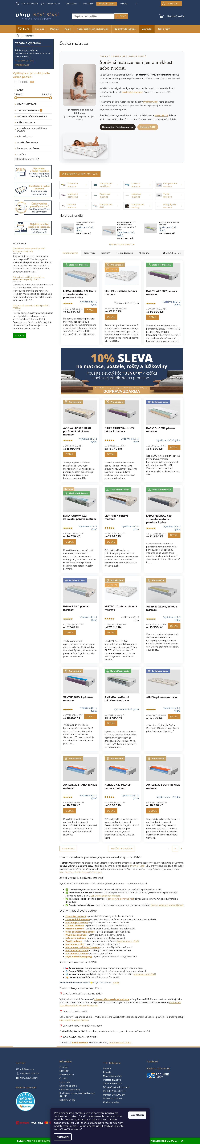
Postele (107, 1072)
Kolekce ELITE (148, 127)
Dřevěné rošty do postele (116, 1087)
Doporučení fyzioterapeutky (117, 127)
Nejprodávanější (125, 253)
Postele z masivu (112, 1080)
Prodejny (71, 4)
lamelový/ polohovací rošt (121, 899)
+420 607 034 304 (24, 60)
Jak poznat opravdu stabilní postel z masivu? (31, 307)
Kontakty (88, 4)
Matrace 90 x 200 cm (114, 1094)
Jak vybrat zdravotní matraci (105, 895)
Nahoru (69, 848)
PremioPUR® (137, 866)
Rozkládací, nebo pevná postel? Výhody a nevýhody (29, 250)
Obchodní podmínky (69, 1089)
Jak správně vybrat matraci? (80, 174)
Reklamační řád (67, 1100)
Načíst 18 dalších (122, 848)
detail (116, 982)
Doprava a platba (68, 1085)
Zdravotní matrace (112, 1083)
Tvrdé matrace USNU (128, 941)
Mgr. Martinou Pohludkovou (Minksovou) (81, 872)
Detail (91, 310)
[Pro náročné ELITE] (122, 275)
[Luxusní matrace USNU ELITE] (85, 146)
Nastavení (63, 1136)
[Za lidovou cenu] (163, 412)
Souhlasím (137, 1115)
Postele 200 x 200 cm (114, 1091)
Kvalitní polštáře (111, 1102)
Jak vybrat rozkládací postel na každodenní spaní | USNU (28, 278)
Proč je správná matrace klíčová (167, 905)
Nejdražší (105, 253)
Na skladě (26, 82)
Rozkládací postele (112, 1098)
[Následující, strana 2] (175, 848)
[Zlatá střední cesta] (80, 275)
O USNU (124, 4)
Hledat (121, 16)
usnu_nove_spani (29, 1077)
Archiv (19, 335)
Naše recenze (106, 4)
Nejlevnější (89, 253)
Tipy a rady (64, 1082)
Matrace (107, 1068)
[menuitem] (24, 29)
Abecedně (144, 253)
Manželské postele (112, 1076)
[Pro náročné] (80, 412)
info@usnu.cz (22, 65)
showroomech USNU (145, 974)
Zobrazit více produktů (120, 244)
